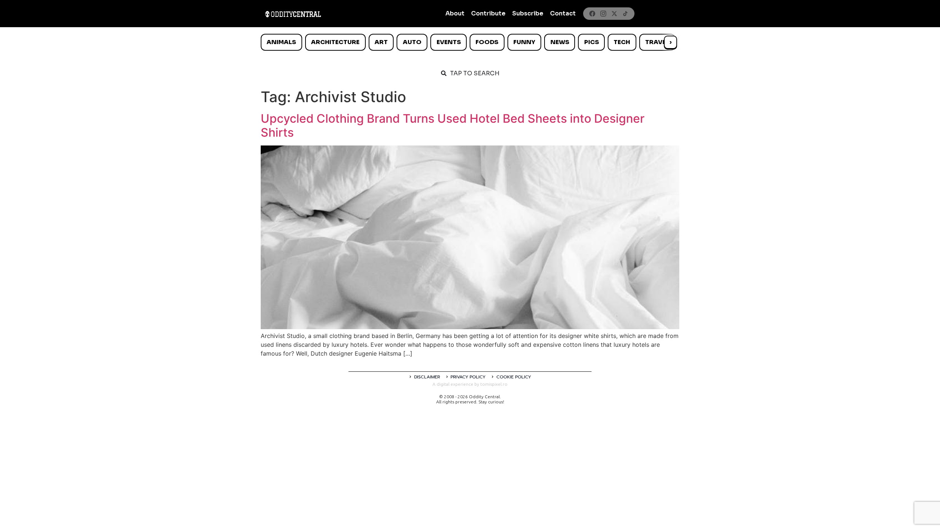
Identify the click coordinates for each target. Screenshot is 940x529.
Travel (657, 42)
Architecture (335, 42)
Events (449, 42)
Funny (524, 42)
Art (381, 42)
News (559, 42)
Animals (281, 42)
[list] (470, 42)
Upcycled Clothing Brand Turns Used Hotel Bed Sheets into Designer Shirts (452, 125)
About (454, 13)
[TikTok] (625, 14)
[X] (614, 14)
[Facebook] (592, 14)
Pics (591, 42)
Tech (622, 42)
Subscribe (527, 13)
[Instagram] (603, 14)
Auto (412, 42)
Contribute (488, 13)
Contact (563, 13)
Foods (487, 42)
